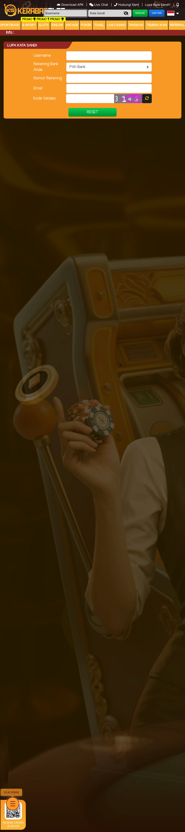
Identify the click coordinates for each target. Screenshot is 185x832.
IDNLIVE (57, 25)
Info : (10, 32)
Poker (86, 25)
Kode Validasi (44, 98)
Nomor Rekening (47, 78)
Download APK (72, 4)
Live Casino (116, 25)
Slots (44, 25)
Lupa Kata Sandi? (158, 4)
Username (42, 55)
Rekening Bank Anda (46, 67)
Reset (92, 112)
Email (37, 88)
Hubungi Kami (128, 4)
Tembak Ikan (156, 25)
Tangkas (136, 25)
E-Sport (29, 25)
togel (99, 25)
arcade (72, 25)
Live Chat (100, 4)
